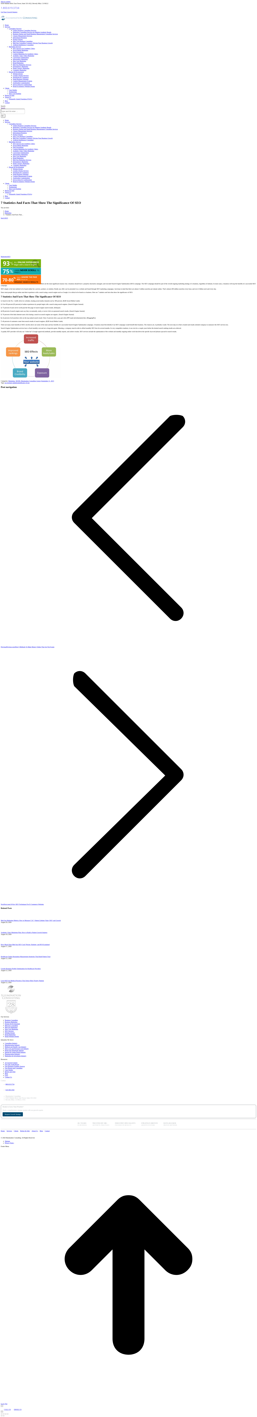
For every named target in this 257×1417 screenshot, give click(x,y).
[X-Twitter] (252, 1133)
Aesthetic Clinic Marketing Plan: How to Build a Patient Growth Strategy (24, 932)
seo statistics (14, 383)
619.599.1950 (10, 1090)
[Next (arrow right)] (3, 1415)
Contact (47, 1131)
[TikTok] (255, 1133)
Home (3, 1131)
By (30, 381)
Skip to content (5, 2)
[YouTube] (253, 1133)
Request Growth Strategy (13, 1114)
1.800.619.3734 (10, 8)
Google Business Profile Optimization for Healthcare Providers (21, 969)
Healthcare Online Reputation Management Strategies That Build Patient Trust (25, 956)
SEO (8, 256)
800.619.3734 (10, 1084)
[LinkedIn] (254, 1133)
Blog (41, 1131)
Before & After (25, 1131)
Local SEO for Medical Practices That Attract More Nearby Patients (22, 981)
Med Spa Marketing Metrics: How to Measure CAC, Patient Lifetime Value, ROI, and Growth (31, 920)
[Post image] (6, 919)
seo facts (7, 383)
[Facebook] (251, 1133)
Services (9, 1131)
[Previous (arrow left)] (1, 1415)
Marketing (4, 256)
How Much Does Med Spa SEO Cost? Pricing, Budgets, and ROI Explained (25, 944)
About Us (35, 1131)
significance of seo (24, 383)
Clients (16, 1131)
